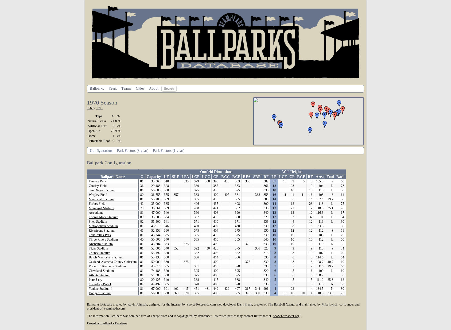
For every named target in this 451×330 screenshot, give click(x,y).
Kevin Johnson (137, 304)
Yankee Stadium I (101, 288)
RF (266, 177)
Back (340, 177)
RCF (236, 177)
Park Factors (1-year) (168, 151)
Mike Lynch (330, 304)
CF (215, 177)
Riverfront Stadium (102, 230)
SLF (175, 177)
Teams (126, 88)
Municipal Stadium (101, 208)
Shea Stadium (98, 221)
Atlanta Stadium (99, 275)
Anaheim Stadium (101, 244)
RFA (247, 177)
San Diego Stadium (102, 190)
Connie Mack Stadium (103, 217)
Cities (140, 88)
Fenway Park (97, 181)
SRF (256, 177)
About (153, 88)
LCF (195, 177)
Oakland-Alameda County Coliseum (113, 262)
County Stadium (99, 253)
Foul (330, 177)
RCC (225, 177)
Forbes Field (97, 203)
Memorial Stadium (101, 199)
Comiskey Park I (100, 284)
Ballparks (97, 88)
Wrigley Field (98, 195)
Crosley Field (98, 186)
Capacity (154, 177)
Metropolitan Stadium (103, 226)
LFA (185, 177)
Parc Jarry (95, 280)
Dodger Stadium (100, 293)
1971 (99, 108)
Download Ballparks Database (107, 323)
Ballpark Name (113, 177)
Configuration (101, 151)
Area (320, 177)
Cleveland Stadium (101, 271)
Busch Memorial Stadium (106, 257)
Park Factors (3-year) (132, 151)
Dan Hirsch (244, 304)
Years (113, 88)
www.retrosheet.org (286, 316)
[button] (342, 110)
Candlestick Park (100, 235)
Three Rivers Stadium (103, 239)
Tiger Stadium (98, 248)
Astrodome (96, 212)
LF (166, 177)
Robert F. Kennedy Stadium (107, 266)
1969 (90, 108)
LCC (206, 177)
